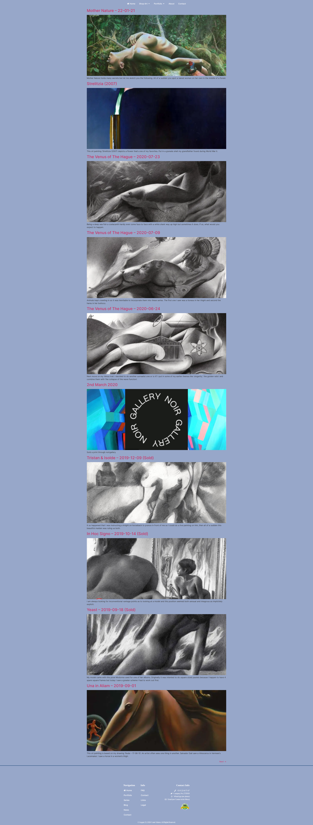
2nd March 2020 (102, 384)
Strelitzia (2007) (102, 83)
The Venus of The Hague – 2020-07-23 (123, 156)
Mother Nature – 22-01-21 (111, 10)
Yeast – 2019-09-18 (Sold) (111, 609)
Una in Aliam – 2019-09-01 (111, 685)
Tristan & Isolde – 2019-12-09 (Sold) (120, 457)
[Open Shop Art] (149, 3)
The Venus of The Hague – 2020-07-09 (123, 232)
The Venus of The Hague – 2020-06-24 (123, 308)
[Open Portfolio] (164, 3)
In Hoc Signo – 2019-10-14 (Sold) (117, 533)
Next (222, 761)
